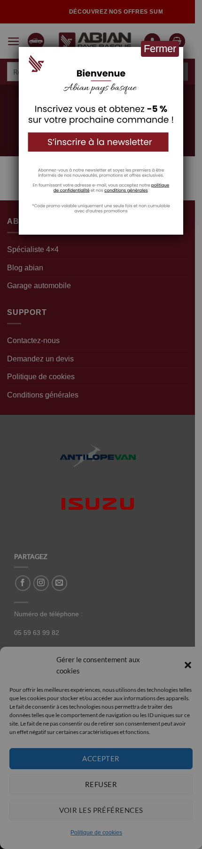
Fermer (160, 48)
